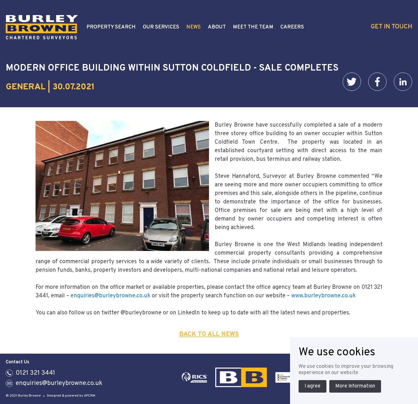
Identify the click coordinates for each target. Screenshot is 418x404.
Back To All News (209, 334)
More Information (355, 386)
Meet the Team (253, 27)
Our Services (161, 27)
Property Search (111, 27)
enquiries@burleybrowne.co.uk (110, 296)
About (217, 27)
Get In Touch (391, 27)
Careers (292, 27)
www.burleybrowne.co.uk (323, 296)
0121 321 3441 (35, 373)
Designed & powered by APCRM (71, 395)
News (193, 27)
